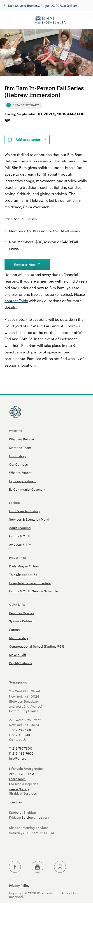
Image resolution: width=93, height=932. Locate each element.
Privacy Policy (19, 885)
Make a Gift (17, 655)
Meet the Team (20, 448)
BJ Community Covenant (27, 489)
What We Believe (21, 439)
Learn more (17, 779)
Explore (14, 502)
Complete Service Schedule (30, 583)
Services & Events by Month (29, 519)
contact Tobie (16, 300)
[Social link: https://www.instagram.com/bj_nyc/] (60, 867)
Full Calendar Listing (24, 511)
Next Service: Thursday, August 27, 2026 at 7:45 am (43, 5)
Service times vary (35, 817)
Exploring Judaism (22, 481)
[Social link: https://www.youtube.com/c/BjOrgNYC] (37, 867)
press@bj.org (19, 789)
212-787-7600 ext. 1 (23, 774)
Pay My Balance (20, 663)
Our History (17, 456)
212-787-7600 (22, 730)
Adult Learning (20, 528)
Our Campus (18, 464)
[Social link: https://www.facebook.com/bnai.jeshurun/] (15, 867)
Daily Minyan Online (24, 566)
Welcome (15, 430)
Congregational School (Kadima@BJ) (36, 646)
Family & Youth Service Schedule (33, 591)
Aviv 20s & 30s (20, 545)
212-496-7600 (23, 735)
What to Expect (20, 473)
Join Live (15, 802)
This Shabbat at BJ (23, 575)
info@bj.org (17, 758)
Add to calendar (28, 139)
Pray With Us (17, 557)
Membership (18, 638)
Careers (15, 629)
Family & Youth (20, 536)
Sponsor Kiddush (21, 621)
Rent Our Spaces (21, 613)
